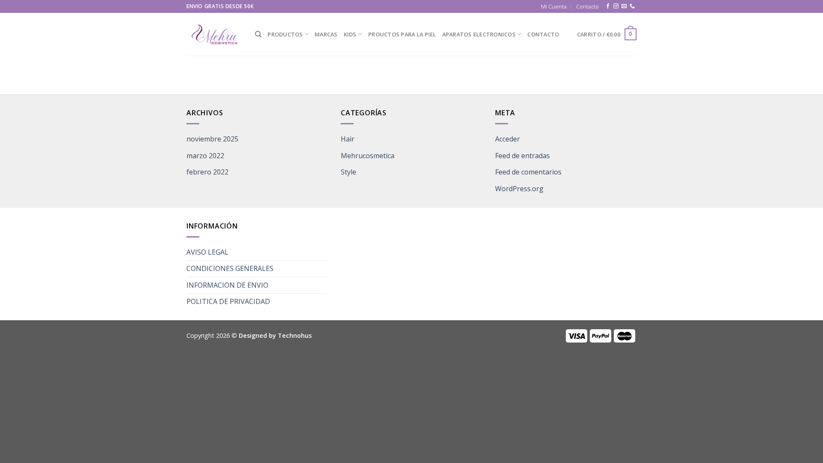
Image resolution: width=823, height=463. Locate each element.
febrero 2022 (207, 172)
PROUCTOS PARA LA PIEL (402, 34)
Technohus (295, 335)
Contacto (587, 6)
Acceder (507, 139)
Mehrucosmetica (367, 155)
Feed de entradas (522, 155)
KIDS (350, 34)
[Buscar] (258, 34)
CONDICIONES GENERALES (229, 268)
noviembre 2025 (212, 139)
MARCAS (326, 34)
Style (348, 172)
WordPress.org (519, 188)
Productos (285, 34)
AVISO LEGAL (207, 252)
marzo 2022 (205, 155)
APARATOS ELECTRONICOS (479, 34)
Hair (347, 139)
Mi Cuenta (554, 6)
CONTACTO (543, 34)
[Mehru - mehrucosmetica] (214, 34)
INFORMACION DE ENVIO (227, 285)
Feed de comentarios (528, 172)
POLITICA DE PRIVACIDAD (228, 301)
